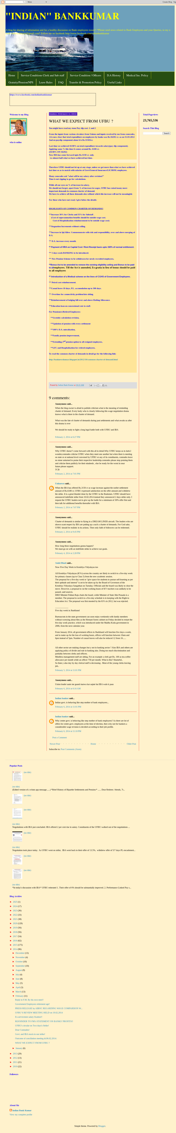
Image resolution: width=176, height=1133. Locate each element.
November (20, 957)
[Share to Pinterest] (106, 385)
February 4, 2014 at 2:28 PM (67, 553)
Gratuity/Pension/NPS (21, 82)
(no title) (27, 772)
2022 (15, 915)
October (19, 961)
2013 (15, 1053)
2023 (15, 910)
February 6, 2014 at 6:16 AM (68, 688)
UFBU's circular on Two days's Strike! (32, 1025)
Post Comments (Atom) (71, 749)
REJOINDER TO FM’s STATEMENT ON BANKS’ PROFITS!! (44, 1021)
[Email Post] (90, 385)
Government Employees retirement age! (32, 1004)
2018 (15, 932)
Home (11, 75)
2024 (15, 906)
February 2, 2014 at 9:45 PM (67, 532)
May (18, 983)
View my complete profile (21, 1114)
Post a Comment (59, 737)
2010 (15, 1066)
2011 (15, 1062)
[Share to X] (100, 385)
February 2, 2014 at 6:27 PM (67, 437)
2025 (15, 902)
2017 (15, 936)
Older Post (131, 744)
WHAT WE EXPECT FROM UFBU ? (32, 1043)
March (19, 991)
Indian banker (62, 698)
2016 (15, 940)
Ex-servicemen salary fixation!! (28, 1017)
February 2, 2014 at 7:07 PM (67, 507)
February (20, 996)
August (19, 970)
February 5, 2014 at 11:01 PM (68, 670)
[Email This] (95, 385)
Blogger (101, 1126)
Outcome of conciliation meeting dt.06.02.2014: (36, 1038)
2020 (15, 923)
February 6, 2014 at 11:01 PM (68, 707)
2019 (15, 927)
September (20, 966)
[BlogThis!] (98, 385)
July (18, 974)
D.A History (114, 75)
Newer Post (55, 744)
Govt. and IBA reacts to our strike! (30, 1034)
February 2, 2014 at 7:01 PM (67, 474)
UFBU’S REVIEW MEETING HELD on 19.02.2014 (39, 1012)
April (18, 987)
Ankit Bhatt (60, 563)
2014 (15, 949)
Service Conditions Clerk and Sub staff (42, 75)
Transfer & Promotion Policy (85, 82)
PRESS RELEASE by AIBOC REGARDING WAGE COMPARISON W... (48, 1008)
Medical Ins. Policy (137, 75)
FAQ (60, 82)
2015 (15, 945)
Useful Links (114, 82)
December (20, 953)
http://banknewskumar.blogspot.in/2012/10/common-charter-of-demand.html (83, 359)
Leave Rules (46, 82)
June (18, 979)
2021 (15, 919)
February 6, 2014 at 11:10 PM (68, 731)
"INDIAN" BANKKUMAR (62, 16)
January (19, 1048)
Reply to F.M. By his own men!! (29, 1000)
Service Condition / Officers (85, 75)
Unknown (59, 483)
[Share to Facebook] (103, 385)
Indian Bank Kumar (21, 1110)
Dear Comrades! (22, 1030)
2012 (15, 1058)
